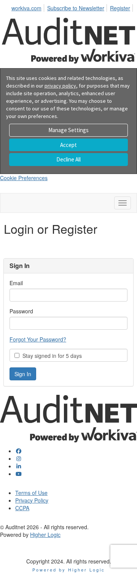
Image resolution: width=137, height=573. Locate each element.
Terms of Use (31, 492)
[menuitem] (28, 7)
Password (21, 311)
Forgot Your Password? (38, 339)
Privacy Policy (31, 500)
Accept (68, 144)
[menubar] (73, 7)
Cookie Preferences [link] (24, 178)
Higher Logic (45, 534)
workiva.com (26, 8)
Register (120, 8)
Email (16, 283)
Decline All (68, 159)
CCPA (22, 508)
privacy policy (60, 85)
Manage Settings (68, 130)
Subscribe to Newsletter (75, 8)
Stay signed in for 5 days (50, 355)
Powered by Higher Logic (68, 570)
